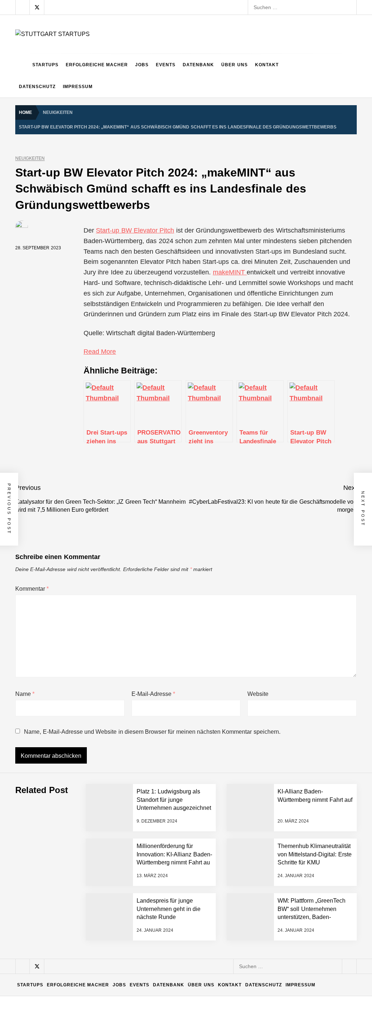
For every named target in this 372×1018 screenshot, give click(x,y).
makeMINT (230, 272)
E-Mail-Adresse (153, 694)
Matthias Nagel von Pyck (84, 854)
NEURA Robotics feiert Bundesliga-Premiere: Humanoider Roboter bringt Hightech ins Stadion (164, 766)
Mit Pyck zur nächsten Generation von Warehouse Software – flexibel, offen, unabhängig (158, 941)
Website (257, 694)
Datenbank (198, 64)
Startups (45, 64)
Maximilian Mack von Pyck (86, 883)
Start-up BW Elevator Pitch (135, 230)
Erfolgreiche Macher (97, 64)
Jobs (142, 64)
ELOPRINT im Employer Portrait (93, 970)
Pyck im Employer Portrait (86, 825)
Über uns (234, 64)
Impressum (78, 86)
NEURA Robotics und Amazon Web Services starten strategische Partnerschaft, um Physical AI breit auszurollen (185, 737)
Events (165, 64)
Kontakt (267, 64)
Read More (100, 351)
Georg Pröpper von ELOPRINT (92, 999)
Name (25, 694)
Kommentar (32, 589)
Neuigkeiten (30, 158)
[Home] (22, 65)
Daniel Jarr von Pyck (80, 912)
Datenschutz (37, 86)
